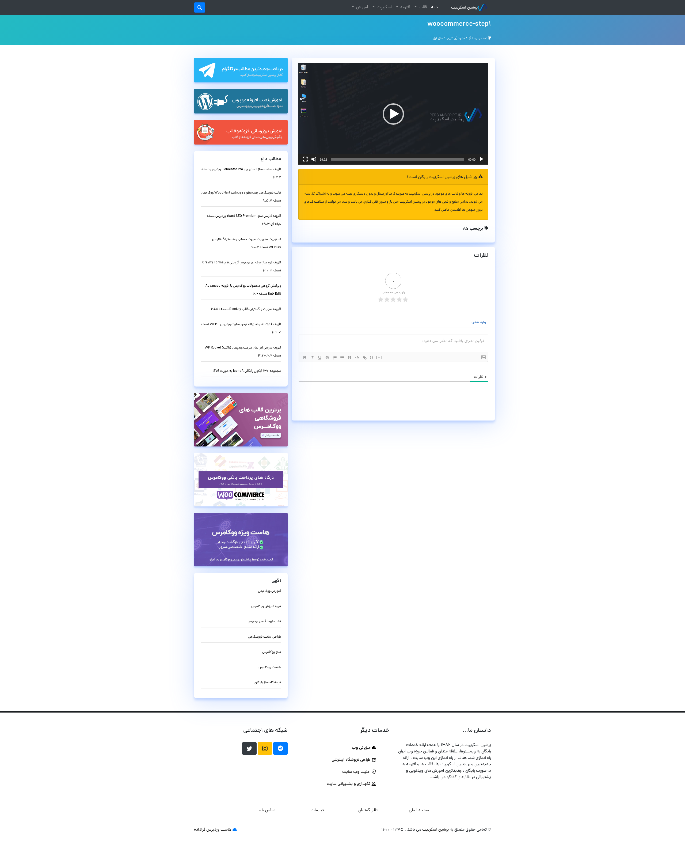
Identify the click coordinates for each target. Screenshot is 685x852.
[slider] (397, 159)
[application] (393, 114)
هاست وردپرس (218, 830)
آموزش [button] (361, 7)
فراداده (199, 830)
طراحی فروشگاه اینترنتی (352, 760)
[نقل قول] (349, 357)
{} (372, 357)
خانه (433, 7)
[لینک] (364, 357)
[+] (379, 357)
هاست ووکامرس (269, 667)
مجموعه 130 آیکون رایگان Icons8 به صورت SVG (247, 371)
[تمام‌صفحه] (305, 159)
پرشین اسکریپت (464, 8)
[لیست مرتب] (334, 357)
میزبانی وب (362, 748)
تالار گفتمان (368, 810)
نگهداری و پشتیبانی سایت (349, 784)
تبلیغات (317, 810)
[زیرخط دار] (320, 357)
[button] (393, 114)
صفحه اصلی (419, 810)
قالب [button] (422, 7)
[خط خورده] (327, 357)
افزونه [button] (404, 7)
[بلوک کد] (357, 357)
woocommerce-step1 (459, 24)
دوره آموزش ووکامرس (266, 606)
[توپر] (305, 357)
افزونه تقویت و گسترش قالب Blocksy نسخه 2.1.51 (246, 309)
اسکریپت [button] (384, 7)
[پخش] (481, 159)
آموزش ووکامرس (269, 591)
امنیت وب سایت (357, 772)
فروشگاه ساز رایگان (267, 682)
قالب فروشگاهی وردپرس (264, 621)
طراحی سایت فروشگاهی (264, 636)
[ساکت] (314, 159)
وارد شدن (479, 322)
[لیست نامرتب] (342, 357)
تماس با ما (266, 810)
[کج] (312, 357)
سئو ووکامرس (271, 652)
